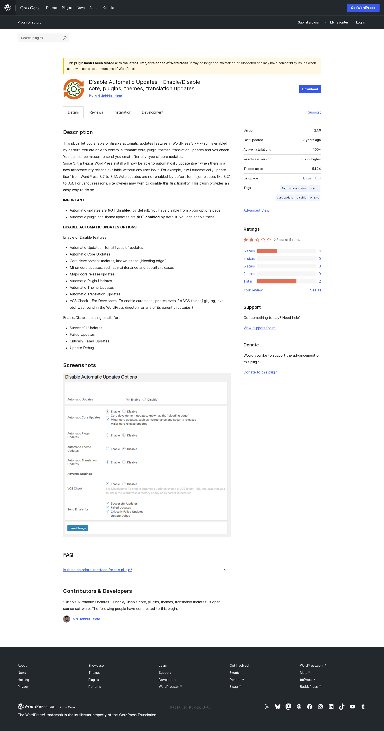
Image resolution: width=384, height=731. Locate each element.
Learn (163, 665)
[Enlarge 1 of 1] (224, 379)
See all (315, 290)
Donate (237, 680)
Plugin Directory (29, 22)
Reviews (96, 112)
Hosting (23, 680)
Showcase (96, 665)
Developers (167, 680)
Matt (305, 672)
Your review (253, 290)
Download (310, 89)
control (314, 188)
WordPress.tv (170, 686)
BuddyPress (311, 686)
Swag (236, 686)
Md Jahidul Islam (108, 96)
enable (314, 197)
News (22, 672)
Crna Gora (67, 707)
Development (153, 112)
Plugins (93, 680)
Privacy (23, 686)
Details (73, 112)
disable (301, 197)
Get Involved (239, 665)
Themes (94, 672)
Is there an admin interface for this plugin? (97, 570)
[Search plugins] (64, 37)
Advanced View (256, 210)
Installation (122, 112)
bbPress (308, 680)
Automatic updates (294, 188)
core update (285, 197)
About (22, 665)
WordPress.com (313, 665)
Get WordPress (363, 8)
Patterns (94, 686)
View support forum (260, 328)
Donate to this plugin (261, 372)
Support (314, 112)
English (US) (312, 178)
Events (235, 672)
